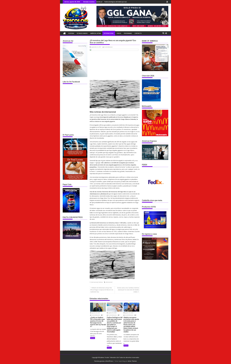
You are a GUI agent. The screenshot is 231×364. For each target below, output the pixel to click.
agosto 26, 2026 (112, 313)
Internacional (109, 33)
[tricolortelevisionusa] (64, 33)
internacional (109, 282)
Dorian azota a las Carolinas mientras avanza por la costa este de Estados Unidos (128, 290)
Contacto (138, 33)
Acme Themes (132, 361)
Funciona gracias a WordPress (103, 361)
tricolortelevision (108, 47)
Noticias (101, 282)
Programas (128, 33)
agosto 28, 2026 (95, 313)
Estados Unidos (82, 33)
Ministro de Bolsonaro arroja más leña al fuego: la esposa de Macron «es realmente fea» (101, 290)
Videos (119, 33)
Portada (71, 33)
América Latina (95, 33)
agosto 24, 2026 (129, 313)
